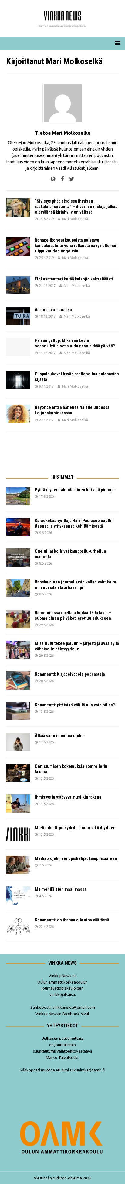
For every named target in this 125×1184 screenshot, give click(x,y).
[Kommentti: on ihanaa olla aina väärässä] (18, 926)
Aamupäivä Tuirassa (53, 309)
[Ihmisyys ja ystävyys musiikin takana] (18, 803)
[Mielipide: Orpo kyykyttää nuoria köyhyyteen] (18, 834)
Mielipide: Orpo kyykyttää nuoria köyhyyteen (75, 827)
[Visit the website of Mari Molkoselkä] (53, 179)
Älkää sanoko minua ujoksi (60, 735)
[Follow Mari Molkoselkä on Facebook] (60, 179)
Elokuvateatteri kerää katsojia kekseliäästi (74, 279)
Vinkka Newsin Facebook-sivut (62, 1014)
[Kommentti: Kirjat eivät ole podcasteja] (18, 680)
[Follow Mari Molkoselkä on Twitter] (69, 179)
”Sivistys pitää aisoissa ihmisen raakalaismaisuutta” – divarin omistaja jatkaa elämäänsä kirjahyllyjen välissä (76, 206)
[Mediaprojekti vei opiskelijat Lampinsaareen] (18, 865)
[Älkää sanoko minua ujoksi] (18, 742)
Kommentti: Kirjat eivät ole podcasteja (70, 674)
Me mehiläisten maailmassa (60, 889)
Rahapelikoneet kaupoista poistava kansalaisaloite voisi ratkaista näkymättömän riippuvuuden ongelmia (76, 245)
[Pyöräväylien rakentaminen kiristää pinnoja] (18, 496)
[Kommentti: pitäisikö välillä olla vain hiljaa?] (18, 711)
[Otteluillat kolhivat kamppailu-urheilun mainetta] (18, 557)
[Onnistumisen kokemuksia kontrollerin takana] (18, 773)
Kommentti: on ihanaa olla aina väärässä (72, 920)
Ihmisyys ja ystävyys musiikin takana (69, 797)
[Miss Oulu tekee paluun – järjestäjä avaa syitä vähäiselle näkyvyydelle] (18, 650)
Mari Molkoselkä (75, 219)
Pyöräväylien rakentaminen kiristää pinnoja (75, 489)
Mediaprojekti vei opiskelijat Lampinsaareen (76, 858)
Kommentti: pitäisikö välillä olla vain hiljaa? (75, 704)
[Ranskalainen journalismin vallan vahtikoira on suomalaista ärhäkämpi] (18, 588)
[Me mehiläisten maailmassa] (18, 895)
